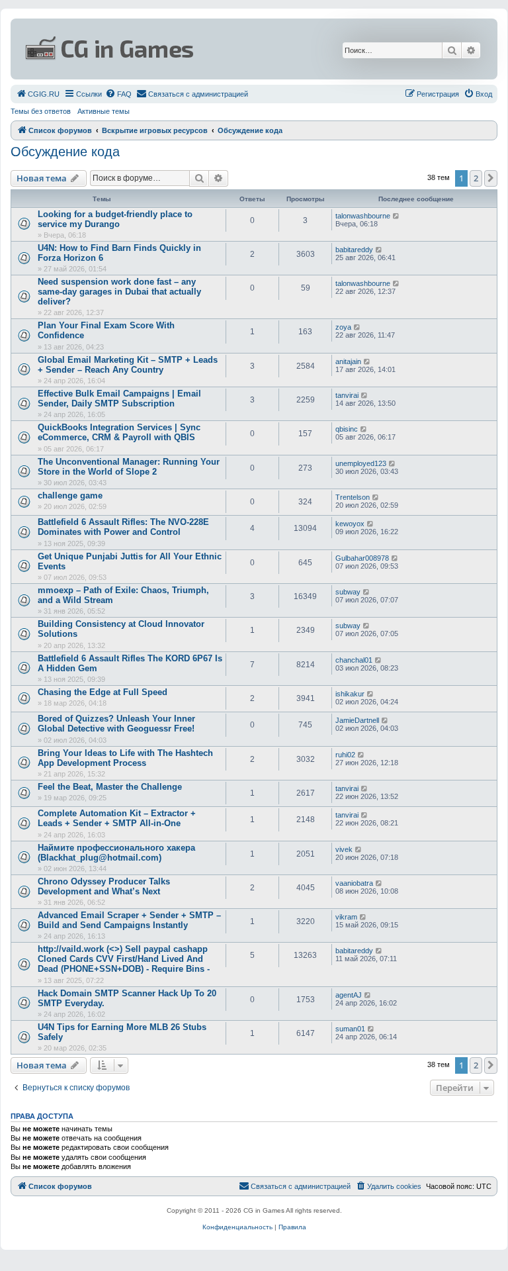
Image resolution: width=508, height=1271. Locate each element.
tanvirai (347, 395)
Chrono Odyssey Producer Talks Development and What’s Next (104, 886)
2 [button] (476, 178)
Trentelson (352, 497)
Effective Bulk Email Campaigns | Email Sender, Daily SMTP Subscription (119, 398)
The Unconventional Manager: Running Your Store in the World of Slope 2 (129, 467)
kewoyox (349, 524)
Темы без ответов (41, 111)
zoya (343, 327)
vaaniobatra (354, 883)
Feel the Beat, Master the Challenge (110, 787)
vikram (346, 917)
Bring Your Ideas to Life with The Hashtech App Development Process (125, 758)
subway (347, 592)
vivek (344, 849)
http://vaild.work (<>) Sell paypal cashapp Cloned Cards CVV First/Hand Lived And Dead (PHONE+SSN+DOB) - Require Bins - (124, 959)
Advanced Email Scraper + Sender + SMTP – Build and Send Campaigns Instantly (129, 920)
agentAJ (348, 995)
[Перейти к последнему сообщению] (396, 216)
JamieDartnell (357, 720)
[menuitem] (38, 94)
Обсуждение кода (65, 151)
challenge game (70, 495)
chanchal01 (353, 660)
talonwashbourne (362, 216)
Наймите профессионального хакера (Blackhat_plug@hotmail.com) (116, 853)
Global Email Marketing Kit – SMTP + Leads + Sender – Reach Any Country (128, 365)
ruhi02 (345, 755)
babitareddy (354, 250)
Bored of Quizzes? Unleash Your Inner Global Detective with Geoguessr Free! (116, 723)
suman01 (350, 1029)
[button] (490, 178)
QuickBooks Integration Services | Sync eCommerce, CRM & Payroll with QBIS (119, 432)
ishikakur (349, 694)
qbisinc (346, 429)
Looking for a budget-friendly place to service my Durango (115, 219)
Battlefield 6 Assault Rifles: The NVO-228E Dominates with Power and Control (123, 527)
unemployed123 (360, 463)
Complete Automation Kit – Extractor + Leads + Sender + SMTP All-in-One (117, 818)
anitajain (348, 361)
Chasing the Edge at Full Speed (102, 692)
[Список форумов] (173, 49)
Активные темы (103, 111)
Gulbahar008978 (362, 558)
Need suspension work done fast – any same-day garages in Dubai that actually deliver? (119, 291)
